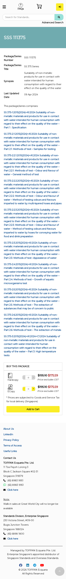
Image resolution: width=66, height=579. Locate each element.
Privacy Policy (11, 440)
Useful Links (10, 451)
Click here (12, 489)
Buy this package (17, 366)
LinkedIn (8, 434)
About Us (8, 428)
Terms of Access (12, 445)
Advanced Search (52, 22)
